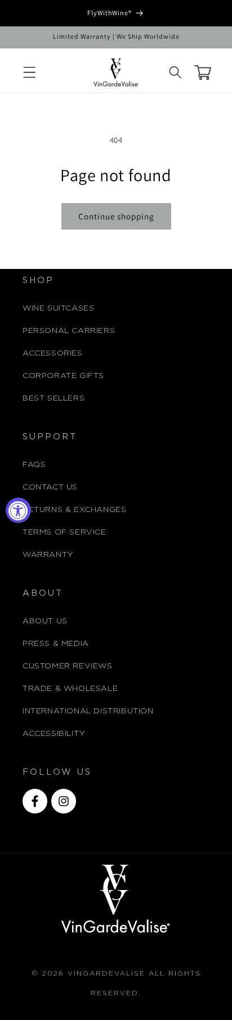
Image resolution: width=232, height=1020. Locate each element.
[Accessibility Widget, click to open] (18, 510)
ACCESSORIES (53, 353)
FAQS (34, 465)
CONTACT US (50, 487)
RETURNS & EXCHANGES (74, 510)
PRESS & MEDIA (56, 644)
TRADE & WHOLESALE (70, 689)
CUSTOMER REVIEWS (68, 666)
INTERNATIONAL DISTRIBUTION (88, 711)
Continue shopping (116, 216)
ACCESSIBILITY (54, 734)
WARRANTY (48, 555)
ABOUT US (45, 621)
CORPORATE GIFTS (63, 376)
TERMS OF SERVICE (64, 532)
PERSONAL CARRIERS (69, 331)
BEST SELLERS (53, 398)
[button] (29, 72)
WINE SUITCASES (58, 308)
